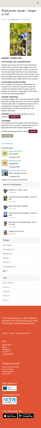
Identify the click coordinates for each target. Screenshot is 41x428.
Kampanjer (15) (8, 249)
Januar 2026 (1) (8, 283)
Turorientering (12, 19)
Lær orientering (8, 369)
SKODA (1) (6, 262)
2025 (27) (6, 287)
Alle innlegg (7, 245)
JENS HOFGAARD (15, 161)
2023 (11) (6, 296)
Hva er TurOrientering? (10, 367)
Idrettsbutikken (8, 371)
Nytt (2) (5, 258)
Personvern (6, 374)
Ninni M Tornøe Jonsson (17, 170)
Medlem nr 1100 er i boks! (18, 190)
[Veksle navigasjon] (37, 3)
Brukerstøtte (7, 345)
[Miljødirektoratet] (20, 388)
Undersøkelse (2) (9, 267)
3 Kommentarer (7, 144)
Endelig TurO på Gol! (16, 231)
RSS (5, 271)
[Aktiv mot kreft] (20, 400)
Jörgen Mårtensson (16, 151)
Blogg (4, 347)
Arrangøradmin (8, 354)
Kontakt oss (6, 352)
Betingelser (6, 349)
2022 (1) (6, 300)
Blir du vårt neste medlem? (18, 206)
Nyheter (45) (7, 254)
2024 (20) (6, 291)
